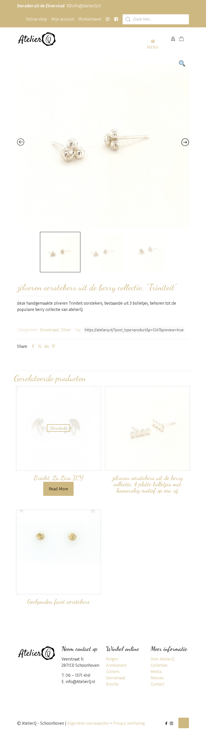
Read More (58, 488)
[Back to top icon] (183, 723)
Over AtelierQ (162, 658)
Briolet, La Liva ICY (58, 478)
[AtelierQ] (36, 38)
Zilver (66, 329)
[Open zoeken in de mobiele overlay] (156, 19)
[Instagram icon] (171, 723)
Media (156, 671)
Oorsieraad (49, 329)
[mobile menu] (155, 38)
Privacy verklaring (129, 723)
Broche (112, 684)
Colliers (112, 671)
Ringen (112, 658)
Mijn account (62, 19)
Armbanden (116, 665)
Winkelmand (89, 19)
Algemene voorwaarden (88, 723)
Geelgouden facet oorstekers (58, 601)
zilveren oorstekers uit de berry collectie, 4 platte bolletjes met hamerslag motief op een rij (147, 484)
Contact (157, 684)
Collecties (159, 665)
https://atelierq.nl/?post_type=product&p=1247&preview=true (134, 329)
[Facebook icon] (166, 723)
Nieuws (157, 677)
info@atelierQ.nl (86, 5)
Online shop (36, 19)
